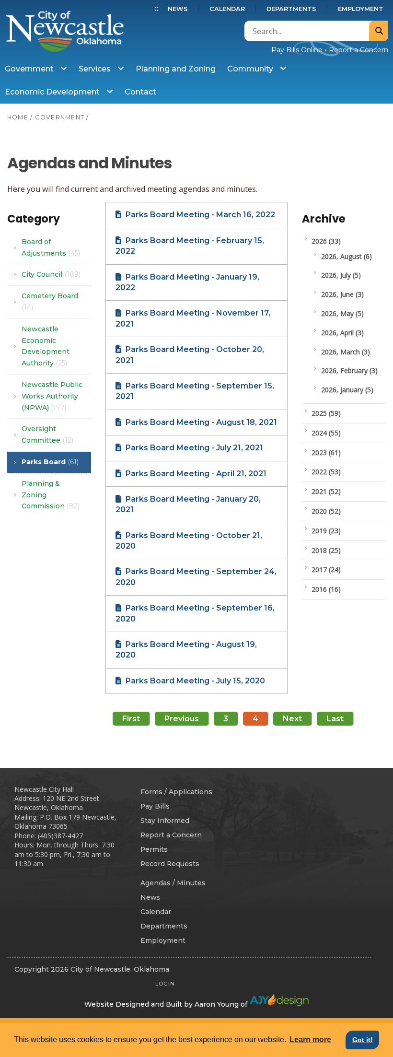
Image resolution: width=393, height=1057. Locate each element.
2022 (326, 471)
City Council (51, 274)
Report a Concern (358, 50)
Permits (154, 849)
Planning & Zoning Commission (51, 495)
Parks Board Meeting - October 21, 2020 (189, 541)
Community (251, 68)
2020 (326, 511)
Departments (291, 8)
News (178, 8)
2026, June (342, 294)
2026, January (347, 389)
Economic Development (53, 91)
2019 (326, 530)
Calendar (227, 8)
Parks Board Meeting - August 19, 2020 (186, 649)
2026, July (341, 275)
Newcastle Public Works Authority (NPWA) (52, 396)
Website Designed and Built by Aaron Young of (166, 1004)
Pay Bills (155, 806)
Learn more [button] (310, 1039)
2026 (326, 241)
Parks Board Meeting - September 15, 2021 (195, 391)
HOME (17, 117)
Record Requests (169, 864)
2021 (326, 491)
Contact (140, 91)
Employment (360, 8)
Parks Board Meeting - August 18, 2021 (200, 422)
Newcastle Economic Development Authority (45, 346)
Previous (181, 718)
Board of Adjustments (51, 247)
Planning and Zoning (176, 68)
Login (165, 983)
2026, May (342, 313)
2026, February (349, 370)
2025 (326, 413)
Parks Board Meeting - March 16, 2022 (199, 214)
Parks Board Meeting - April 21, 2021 (195, 473)
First (131, 718)
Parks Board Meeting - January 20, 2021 (188, 504)
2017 (326, 569)
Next (292, 718)
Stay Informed (164, 820)
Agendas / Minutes (173, 883)
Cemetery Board (50, 302)
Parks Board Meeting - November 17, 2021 (193, 318)
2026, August (346, 256)
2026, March (345, 351)
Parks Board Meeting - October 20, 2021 (190, 354)
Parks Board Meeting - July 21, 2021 (193, 447)
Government (30, 68)
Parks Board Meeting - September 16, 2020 (195, 613)
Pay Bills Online (297, 50)
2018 (326, 550)
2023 (326, 452)
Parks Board (50, 462)
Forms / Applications (176, 792)
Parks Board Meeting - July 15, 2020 (194, 680)
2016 (326, 589)
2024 (326, 432)
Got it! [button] (362, 1040)
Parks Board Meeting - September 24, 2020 (196, 577)
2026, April (342, 332)
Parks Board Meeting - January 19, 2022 (187, 282)
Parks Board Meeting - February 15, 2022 (190, 246)
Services (96, 68)
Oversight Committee (47, 434)
